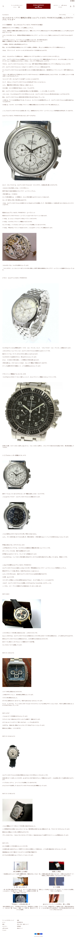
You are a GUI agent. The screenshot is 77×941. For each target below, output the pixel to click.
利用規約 (19, 926)
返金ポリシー (20, 928)
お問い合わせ (64, 5)
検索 (19, 7)
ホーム (15, 7)
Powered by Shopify (38, 936)
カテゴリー (56, 5)
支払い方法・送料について (23, 924)
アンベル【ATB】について (16, 5)
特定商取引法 (20, 922)
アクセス (60, 7)
